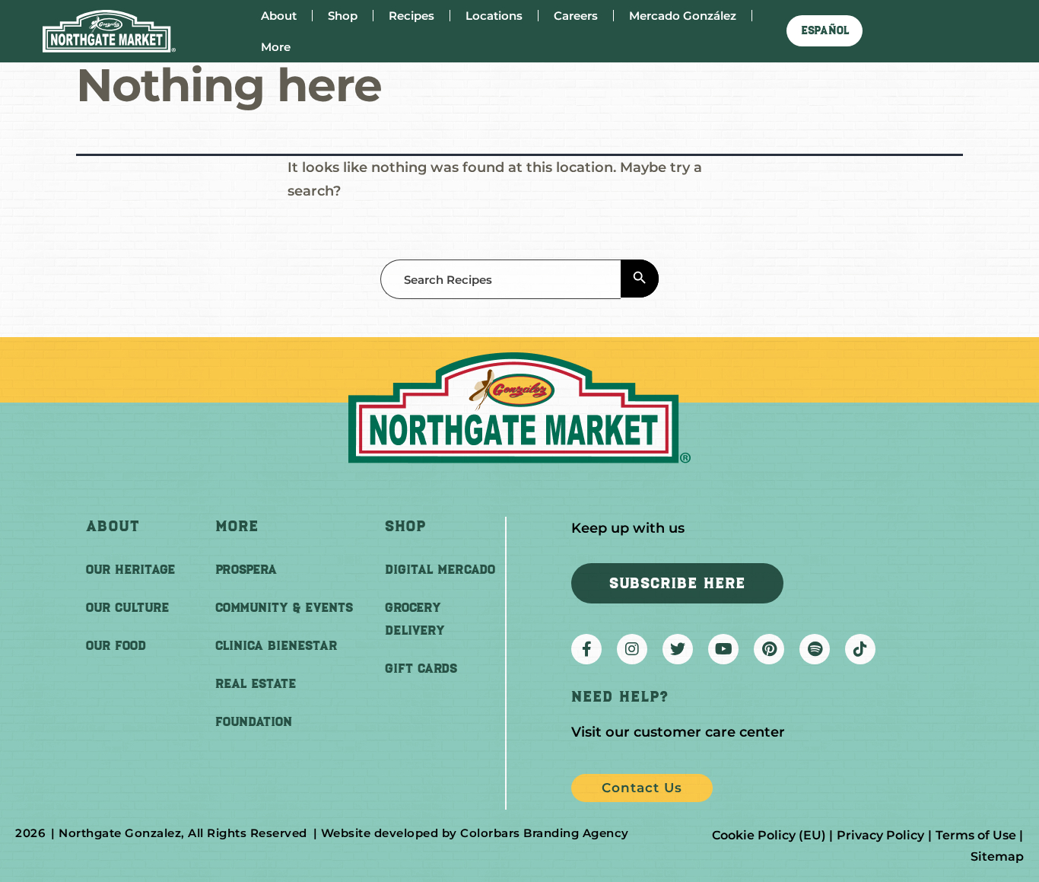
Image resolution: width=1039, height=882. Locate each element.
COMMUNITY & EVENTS (284, 607)
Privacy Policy (880, 835)
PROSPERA (246, 569)
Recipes (411, 15)
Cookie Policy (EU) (769, 835)
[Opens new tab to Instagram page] (632, 649)
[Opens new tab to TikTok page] (860, 649)
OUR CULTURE (127, 607)
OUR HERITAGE (130, 569)
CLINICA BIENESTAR (276, 645)
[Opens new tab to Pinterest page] (769, 649)
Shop (342, 15)
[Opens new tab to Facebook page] (586, 649)
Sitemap (997, 856)
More (276, 47)
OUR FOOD (116, 645)
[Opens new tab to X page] (677, 649)
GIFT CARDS (421, 668)
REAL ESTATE (255, 683)
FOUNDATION (253, 721)
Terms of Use (976, 835)
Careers (576, 15)
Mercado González (682, 15)
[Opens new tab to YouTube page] (723, 649)
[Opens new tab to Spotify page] (814, 649)
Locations (494, 15)
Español (825, 30)
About (279, 15)
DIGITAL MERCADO (440, 569)
